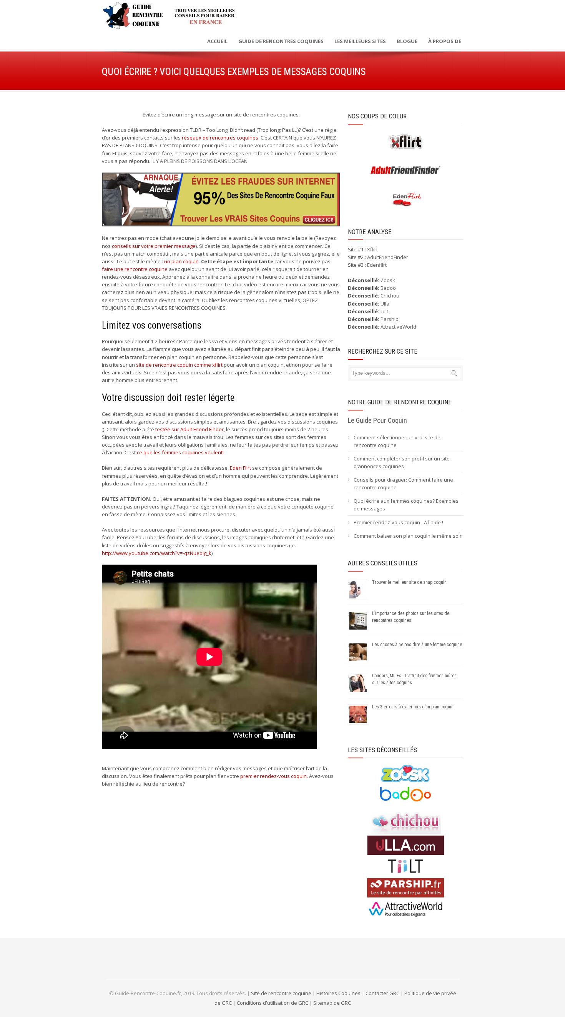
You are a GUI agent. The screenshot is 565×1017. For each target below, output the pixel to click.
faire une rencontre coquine (135, 269)
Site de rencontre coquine (281, 993)
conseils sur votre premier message (154, 246)
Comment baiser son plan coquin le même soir (408, 535)
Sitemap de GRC (332, 1002)
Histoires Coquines (338, 993)
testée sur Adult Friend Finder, (190, 429)
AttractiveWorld (398, 326)
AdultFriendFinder (387, 257)
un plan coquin (181, 261)
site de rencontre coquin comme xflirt (179, 364)
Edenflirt (377, 264)
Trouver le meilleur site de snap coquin (409, 582)
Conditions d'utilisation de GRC (272, 1002)
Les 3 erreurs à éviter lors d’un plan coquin (413, 707)
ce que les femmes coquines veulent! (180, 452)
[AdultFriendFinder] (405, 177)
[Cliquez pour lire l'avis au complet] (405, 781)
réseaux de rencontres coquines (220, 137)
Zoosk (388, 280)
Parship (390, 319)
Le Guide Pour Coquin (377, 420)
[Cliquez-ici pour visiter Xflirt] (405, 149)
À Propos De (444, 41)
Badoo (388, 287)
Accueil (217, 41)
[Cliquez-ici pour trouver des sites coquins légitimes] (221, 200)
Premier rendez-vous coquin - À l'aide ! (398, 522)
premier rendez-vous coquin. (274, 776)
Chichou (390, 295)
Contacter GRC (382, 993)
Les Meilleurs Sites (360, 41)
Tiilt (384, 311)
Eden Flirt (240, 467)
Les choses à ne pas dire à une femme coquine (417, 644)
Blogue (407, 41)
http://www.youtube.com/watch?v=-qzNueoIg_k (156, 553)
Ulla (385, 303)
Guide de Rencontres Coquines (281, 41)
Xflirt (372, 249)
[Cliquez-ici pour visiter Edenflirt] (405, 207)
